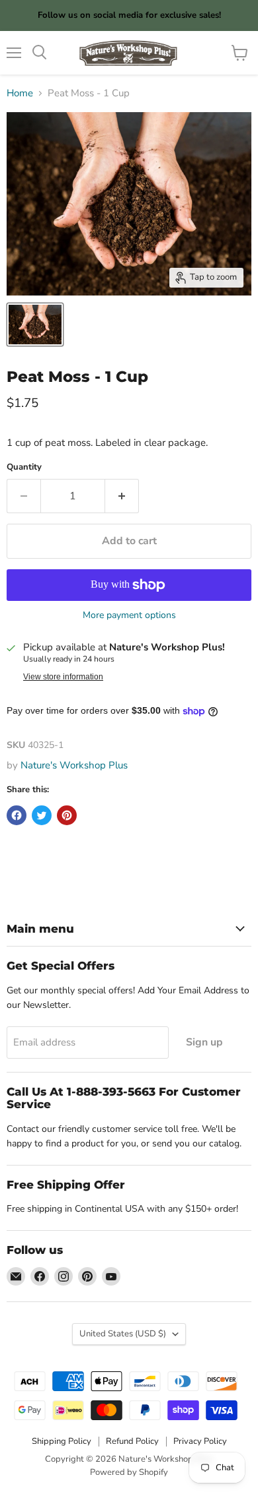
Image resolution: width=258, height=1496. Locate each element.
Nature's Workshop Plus (74, 765)
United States (122, 1334)
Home (20, 93)
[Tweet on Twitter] (42, 815)
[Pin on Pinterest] (67, 815)
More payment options (129, 615)
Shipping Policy (61, 1441)
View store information (63, 676)
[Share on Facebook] (16, 815)
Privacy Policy (200, 1441)
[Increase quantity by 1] (122, 496)
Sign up (204, 1042)
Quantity (24, 467)
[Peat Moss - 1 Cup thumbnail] (35, 324)
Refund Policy (132, 1441)
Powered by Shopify (129, 1472)
